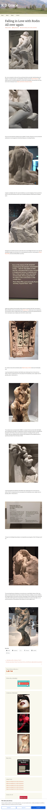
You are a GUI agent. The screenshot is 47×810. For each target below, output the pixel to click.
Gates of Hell (25, 310)
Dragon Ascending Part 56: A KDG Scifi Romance (15, 785)
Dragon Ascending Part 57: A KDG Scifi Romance (15, 783)
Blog (14, 27)
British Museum (35, 78)
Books (12, 15)
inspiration (35, 27)
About (7, 15)
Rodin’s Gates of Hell (26, 367)
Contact (17, 15)
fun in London (30, 27)
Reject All (23, 807)
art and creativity (24, 27)
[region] (23, 804)
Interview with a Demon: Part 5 (13, 660)
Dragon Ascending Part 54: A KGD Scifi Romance (15, 789)
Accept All (38, 807)
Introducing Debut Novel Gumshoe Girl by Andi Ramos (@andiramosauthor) (24, 663)
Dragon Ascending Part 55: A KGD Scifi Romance (15, 787)
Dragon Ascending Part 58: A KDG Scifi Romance (15, 781)
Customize (9, 807)
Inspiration (17, 27)
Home (2, 15)
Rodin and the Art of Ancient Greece (24, 81)
